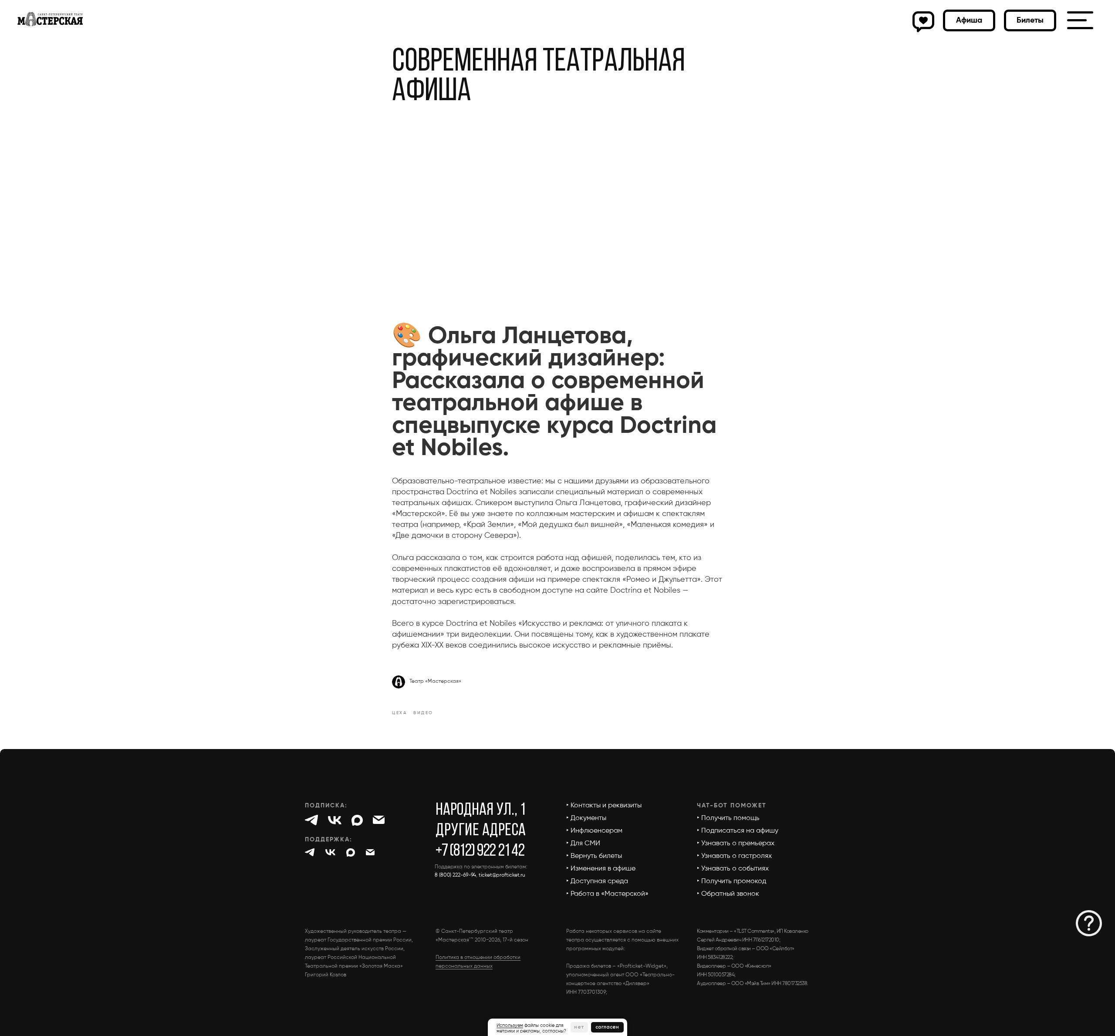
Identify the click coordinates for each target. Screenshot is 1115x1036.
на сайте (591, 590)
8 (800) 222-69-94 (455, 875)
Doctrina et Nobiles (481, 492)
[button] (1030, 20)
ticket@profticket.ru (502, 875)
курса (580, 426)
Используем (510, 1025)
